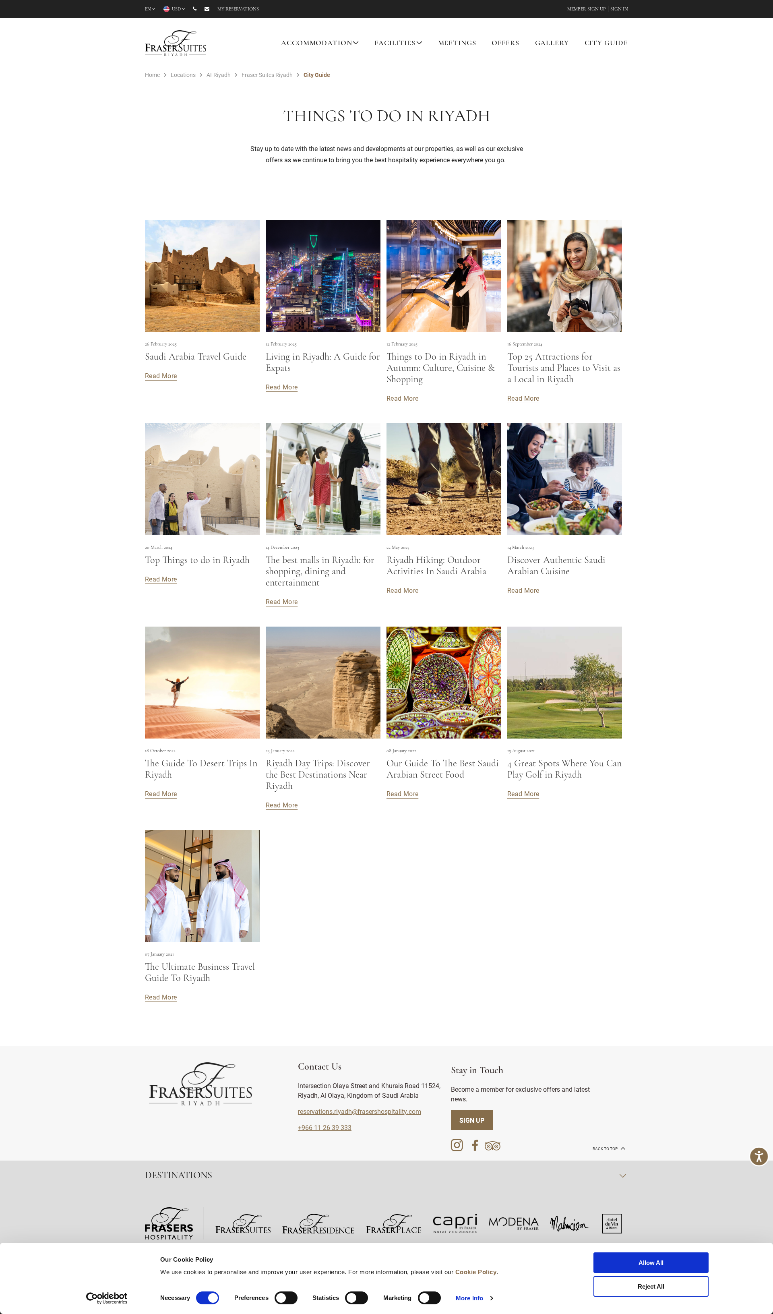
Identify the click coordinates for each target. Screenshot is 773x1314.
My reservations (238, 9)
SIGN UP (471, 1120)
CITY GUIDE (606, 43)
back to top (605, 1148)
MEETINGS (457, 43)
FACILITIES (394, 43)
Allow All (651, 1262)
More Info (469, 1298)
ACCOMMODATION (316, 43)
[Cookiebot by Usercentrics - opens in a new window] (107, 1298)
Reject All (651, 1286)
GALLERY (552, 43)
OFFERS (505, 43)
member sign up (586, 9)
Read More (161, 375)
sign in (619, 9)
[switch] (286, 1297)
